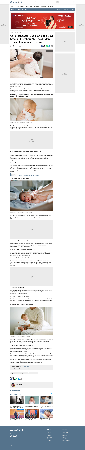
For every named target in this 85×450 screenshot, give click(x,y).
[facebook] (42, 46)
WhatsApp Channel (29, 368)
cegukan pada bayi (19, 354)
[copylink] (52, 46)
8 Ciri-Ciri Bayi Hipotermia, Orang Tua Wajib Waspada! (31, 405)
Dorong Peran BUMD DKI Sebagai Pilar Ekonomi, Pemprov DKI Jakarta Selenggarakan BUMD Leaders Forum (30, 421)
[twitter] (44, 46)
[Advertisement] (31, 140)
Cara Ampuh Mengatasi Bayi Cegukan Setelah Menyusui (25, 175)
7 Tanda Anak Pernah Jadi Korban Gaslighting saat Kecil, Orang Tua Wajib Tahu (16, 406)
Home (11, 32)
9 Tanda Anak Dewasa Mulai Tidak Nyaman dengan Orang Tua (46, 406)
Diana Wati (12, 45)
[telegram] (49, 46)
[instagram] (16, 436)
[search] (57, 2)
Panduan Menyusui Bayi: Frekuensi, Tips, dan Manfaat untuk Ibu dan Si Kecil (46, 420)
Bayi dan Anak (18, 32)
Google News (26, 366)
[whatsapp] (47, 46)
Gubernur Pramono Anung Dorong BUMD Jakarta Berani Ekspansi (17, 420)
